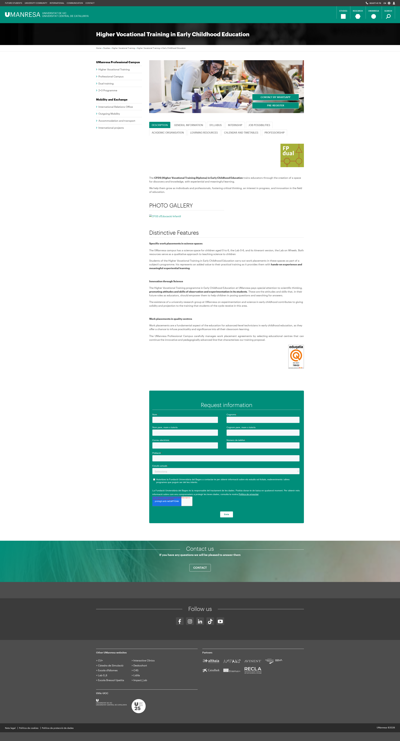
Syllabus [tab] (215, 125)
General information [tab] (188, 125)
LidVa (136, 675)
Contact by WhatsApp (275, 97)
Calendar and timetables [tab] (241, 132)
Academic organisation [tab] (168, 132)
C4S (135, 670)
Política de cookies (28, 728)
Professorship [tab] (275, 132)
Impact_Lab (140, 680)
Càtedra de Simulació (110, 665)
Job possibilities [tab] (259, 125)
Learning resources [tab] (204, 132)
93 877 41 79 (375, 3)
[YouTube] (220, 621)
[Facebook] (180, 621)
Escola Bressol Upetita (111, 680)
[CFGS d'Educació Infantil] (165, 220)
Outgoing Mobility (109, 113)
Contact (90, 3)
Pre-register (275, 105)
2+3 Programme (107, 90)
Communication (75, 3)
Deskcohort (140, 665)
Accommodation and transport (116, 120)
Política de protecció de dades (58, 728)
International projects (111, 127)
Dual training (106, 83)
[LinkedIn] (200, 621)
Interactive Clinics (144, 660)
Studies (106, 48)
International (57, 3)
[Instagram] (190, 621)
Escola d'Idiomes (108, 670)
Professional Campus (111, 76)
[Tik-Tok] (210, 621)
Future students (13, 3)
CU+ (100, 660)
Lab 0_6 (102, 675)
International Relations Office (115, 106)
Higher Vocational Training (123, 48)
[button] (387, 3)
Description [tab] (160, 125)
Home (98, 48)
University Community (36, 3)
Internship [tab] (235, 125)
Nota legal (10, 728)
